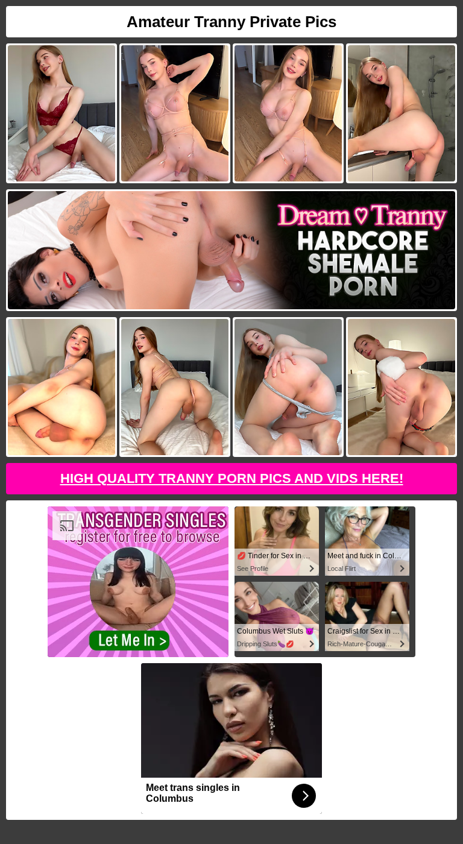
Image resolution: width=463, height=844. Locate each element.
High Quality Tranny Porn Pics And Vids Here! (231, 478)
